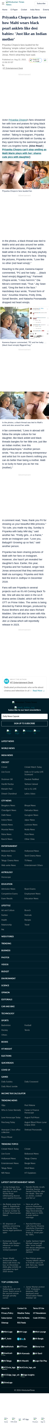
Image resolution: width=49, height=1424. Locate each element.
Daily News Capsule (11, 727)
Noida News (29, 841)
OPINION (5, 1004)
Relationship (6, 936)
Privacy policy (7, 1324)
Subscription (6, 1329)
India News (35, 10)
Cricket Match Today (33, 778)
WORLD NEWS (8, 759)
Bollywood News (8, 862)
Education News (31, 910)
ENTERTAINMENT (9, 857)
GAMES (4, 1088)
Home (4, 10)
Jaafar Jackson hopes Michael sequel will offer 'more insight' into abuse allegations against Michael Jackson (35, 1257)
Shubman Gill (7, 790)
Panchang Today (8, 1133)
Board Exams (30, 900)
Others (4, 1046)
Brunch (27, 921)
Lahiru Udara (29, 805)
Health (4, 931)
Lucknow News (30, 836)
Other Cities (29, 850)
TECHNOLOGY (7, 1025)
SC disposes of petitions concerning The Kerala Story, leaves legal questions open (12, 1239)
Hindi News (29, 1179)
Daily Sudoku (7, 1093)
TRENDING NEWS (9, 1112)
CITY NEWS (6, 812)
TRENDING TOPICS (9, 1155)
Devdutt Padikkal (31, 790)
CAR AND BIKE (8, 1018)
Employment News (32, 905)
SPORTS (5, 1032)
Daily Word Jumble (9, 1098)
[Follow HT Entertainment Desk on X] (26, 68)
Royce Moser (6, 1148)
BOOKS (4, 1053)
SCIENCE (5, 997)
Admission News (8, 900)
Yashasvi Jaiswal (31, 795)
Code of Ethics (39, 1329)
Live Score (5, 783)
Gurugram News (31, 826)
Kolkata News (7, 836)
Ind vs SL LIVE (30, 800)
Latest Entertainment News (18, 1193)
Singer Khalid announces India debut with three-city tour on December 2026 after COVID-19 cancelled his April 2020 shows (12, 1276)
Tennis (27, 1041)
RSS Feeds (21, 1334)
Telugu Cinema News (10, 872)
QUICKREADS (7, 1074)
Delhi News (6, 826)
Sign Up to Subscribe (24, 735)
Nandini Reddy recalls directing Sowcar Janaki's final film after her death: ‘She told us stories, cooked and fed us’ (35, 1203)
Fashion (4, 926)
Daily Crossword (31, 1093)
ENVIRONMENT (8, 990)
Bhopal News (30, 817)
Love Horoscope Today (10, 1129)
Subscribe (41, 3)
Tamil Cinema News (32, 867)
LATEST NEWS (7, 752)
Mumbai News (7, 841)
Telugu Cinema (30, 1170)
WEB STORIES (7, 948)
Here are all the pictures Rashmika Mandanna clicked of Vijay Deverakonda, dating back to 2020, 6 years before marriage (35, 1221)
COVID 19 (5, 1081)
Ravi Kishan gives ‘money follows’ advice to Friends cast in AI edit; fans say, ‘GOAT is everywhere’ (35, 1273)
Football (27, 1036)
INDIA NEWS (7, 766)
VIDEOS (4, 976)
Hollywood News (31, 862)
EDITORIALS (6, 1011)
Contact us (22, 1319)
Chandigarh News (8, 821)
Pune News (29, 845)
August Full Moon (31, 1129)
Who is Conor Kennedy (11, 1121)
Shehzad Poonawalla (33, 1141)
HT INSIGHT (6, 1060)
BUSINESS (5, 962)
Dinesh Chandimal (9, 805)
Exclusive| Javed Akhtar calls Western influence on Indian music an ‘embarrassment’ (11, 1256)
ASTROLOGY (7, 883)
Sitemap (4, 1334)
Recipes (27, 931)
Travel (26, 936)
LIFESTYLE (5, 917)
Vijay (3, 1116)
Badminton (6, 1036)
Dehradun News (31, 821)
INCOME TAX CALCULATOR (13, 1105)
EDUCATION (6, 895)
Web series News (8, 876)
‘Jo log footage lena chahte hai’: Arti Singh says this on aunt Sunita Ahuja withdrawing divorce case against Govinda (12, 1203)
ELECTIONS (6, 1067)
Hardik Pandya (7, 795)
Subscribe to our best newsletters (24, 721)
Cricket (24, 10)
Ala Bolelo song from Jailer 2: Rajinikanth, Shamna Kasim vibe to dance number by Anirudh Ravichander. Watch (12, 1220)
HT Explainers (30, 1184)
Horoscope (6, 888)
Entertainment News (10, 1174)
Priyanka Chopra (18, 120)
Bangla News (29, 1174)
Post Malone (29, 1116)
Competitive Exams (9, 905)
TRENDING (6, 955)
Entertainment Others (33, 876)
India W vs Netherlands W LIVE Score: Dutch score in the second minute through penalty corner (12, 1303)
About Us (5, 1319)
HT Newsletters (39, 1324)
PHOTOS (5, 969)
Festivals (28, 926)
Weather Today (23, 1324)
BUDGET (5, 983)
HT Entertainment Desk (13, 68)
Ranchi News (6, 850)
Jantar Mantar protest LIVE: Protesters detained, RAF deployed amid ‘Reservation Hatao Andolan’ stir (35, 1303)
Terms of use (38, 1319)
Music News (6, 867)
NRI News (5, 1184)
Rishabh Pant (6, 800)
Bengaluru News (8, 817)
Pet (2, 941)
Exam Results (7, 910)
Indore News (6, 831)
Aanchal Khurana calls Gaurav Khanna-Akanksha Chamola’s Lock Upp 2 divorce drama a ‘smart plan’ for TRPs (35, 1240)
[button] (3, 3)
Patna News (6, 845)
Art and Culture (7, 921)
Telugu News (6, 1179)
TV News (28, 872)
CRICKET (5, 773)
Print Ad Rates (23, 1329)
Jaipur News (29, 831)
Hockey (4, 1041)
